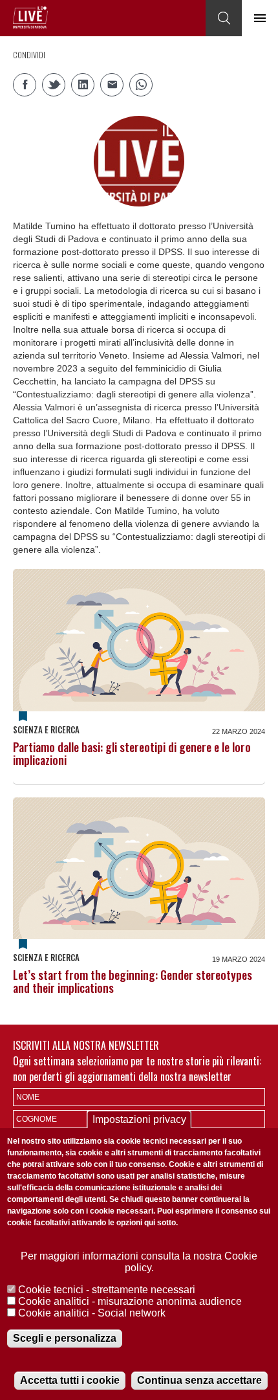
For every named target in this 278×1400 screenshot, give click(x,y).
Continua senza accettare (199, 1380)
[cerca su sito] (224, 18)
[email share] (111, 84)
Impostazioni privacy (139, 1119)
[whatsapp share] (141, 84)
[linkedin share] (82, 84)
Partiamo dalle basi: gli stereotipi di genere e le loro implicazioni (132, 753)
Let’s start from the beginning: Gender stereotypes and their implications (132, 981)
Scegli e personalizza (64, 1338)
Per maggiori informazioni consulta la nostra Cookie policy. (139, 1261)
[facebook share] (24, 84)
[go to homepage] (30, 17)
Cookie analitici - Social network (92, 1312)
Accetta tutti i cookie (70, 1380)
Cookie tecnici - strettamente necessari (106, 1289)
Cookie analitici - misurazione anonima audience (130, 1301)
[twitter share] (53, 84)
